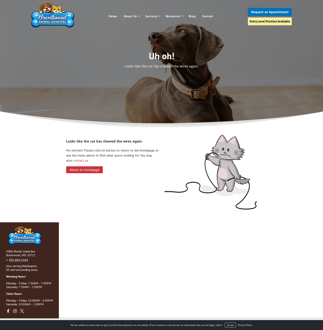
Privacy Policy (245, 325)
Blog (192, 16)
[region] (161, 63)
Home (113, 16)
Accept (230, 325)
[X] (22, 311)
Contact (207, 16)
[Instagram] (15, 311)
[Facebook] (8, 311)
